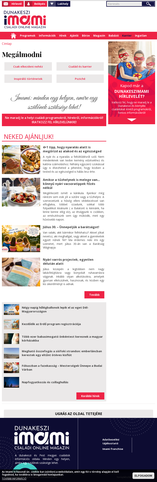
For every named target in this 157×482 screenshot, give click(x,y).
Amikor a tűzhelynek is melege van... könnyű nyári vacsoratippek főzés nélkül (71, 184)
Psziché (80, 79)
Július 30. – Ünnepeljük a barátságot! (71, 227)
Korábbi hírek (90, 396)
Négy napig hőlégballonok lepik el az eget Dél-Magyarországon (55, 309)
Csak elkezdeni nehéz (28, 66)
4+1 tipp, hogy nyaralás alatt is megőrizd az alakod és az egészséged (72, 149)
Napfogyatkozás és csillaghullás (45, 382)
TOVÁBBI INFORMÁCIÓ (14, 478)
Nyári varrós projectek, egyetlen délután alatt (68, 261)
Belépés (39, 4)
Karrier (127, 35)
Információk (47, 35)
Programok (27, 35)
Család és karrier (80, 66)
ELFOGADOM (143, 475)
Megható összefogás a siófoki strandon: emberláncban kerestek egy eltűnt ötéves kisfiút (62, 353)
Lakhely (63, 4)
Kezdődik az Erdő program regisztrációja (51, 324)
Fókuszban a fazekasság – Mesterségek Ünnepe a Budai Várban (62, 367)
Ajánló (74, 35)
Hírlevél (16, 4)
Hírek (62, 35)
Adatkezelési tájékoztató (110, 441)
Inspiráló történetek (28, 79)
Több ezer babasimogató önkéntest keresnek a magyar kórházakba (62, 338)
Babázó (114, 35)
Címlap (13, 35)
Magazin (99, 35)
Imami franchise (112, 449)
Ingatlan (141, 35)
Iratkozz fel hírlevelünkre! (54, 122)
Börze (86, 35)
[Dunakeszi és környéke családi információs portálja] (24, 19)
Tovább (94, 295)
